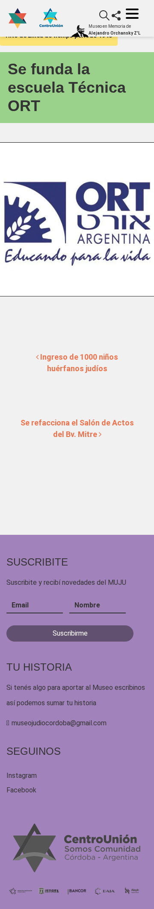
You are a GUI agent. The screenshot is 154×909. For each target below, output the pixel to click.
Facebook (21, 790)
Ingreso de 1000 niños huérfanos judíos (78, 362)
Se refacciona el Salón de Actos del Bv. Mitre (77, 428)
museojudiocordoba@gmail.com (59, 723)
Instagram (21, 775)
